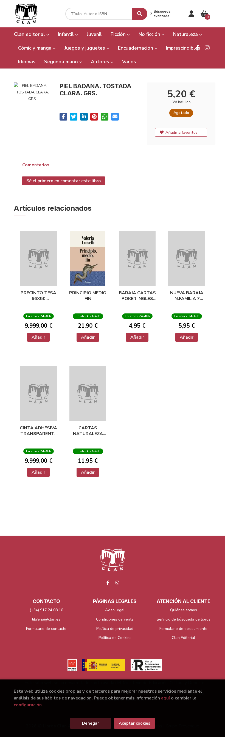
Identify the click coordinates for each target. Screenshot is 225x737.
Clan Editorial (183, 637)
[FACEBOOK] (197, 48)
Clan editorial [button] (30, 34)
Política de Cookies (115, 637)
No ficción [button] (150, 34)
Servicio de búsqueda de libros (183, 619)
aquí (165, 698)
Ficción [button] (119, 34)
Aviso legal (115, 610)
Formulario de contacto (46, 628)
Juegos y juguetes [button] (85, 48)
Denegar (90, 723)
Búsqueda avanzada (162, 13)
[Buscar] (139, 14)
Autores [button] (101, 61)
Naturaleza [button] (186, 34)
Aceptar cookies (134, 723)
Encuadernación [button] (136, 48)
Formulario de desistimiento (183, 628)
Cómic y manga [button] (35, 48)
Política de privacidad (114, 628)
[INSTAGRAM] (207, 48)
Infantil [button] (66, 34)
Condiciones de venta (115, 619)
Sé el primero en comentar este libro (63, 181)
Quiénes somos (183, 610)
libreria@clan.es (46, 619)
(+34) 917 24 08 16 (46, 610)
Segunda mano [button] (61, 61)
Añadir (38, 337)
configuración (28, 705)
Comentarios (35, 165)
